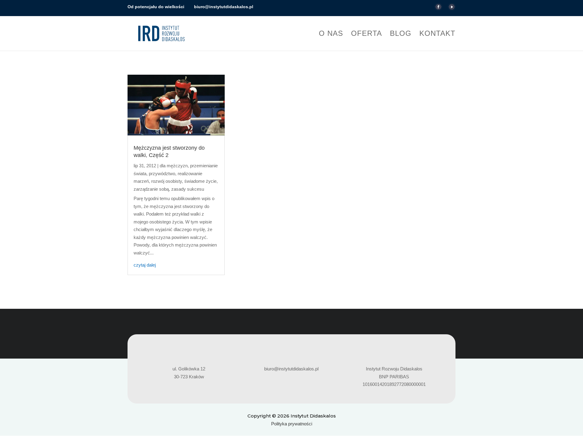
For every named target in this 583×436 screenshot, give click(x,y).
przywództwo (162, 173)
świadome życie (200, 181)
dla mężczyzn (174, 165)
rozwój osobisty (166, 181)
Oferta (366, 34)
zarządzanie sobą (151, 189)
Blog (400, 34)
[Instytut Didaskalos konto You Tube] (451, 9)
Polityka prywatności (291, 423)
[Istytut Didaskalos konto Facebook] (438, 9)
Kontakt (437, 34)
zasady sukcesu (187, 189)
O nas (331, 34)
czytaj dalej (145, 264)
